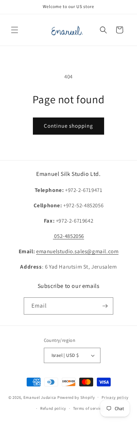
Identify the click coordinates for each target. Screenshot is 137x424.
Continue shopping (68, 125)
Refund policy (53, 408)
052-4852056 (68, 235)
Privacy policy (115, 397)
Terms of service (88, 408)
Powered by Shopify (76, 397)
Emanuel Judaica (40, 397)
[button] (15, 30)
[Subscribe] (105, 306)
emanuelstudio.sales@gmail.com (77, 251)
